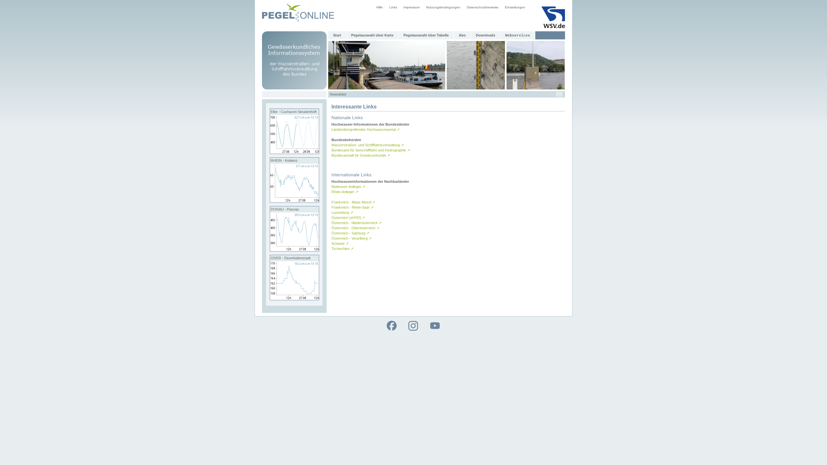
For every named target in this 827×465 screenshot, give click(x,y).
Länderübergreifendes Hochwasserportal (365, 129)
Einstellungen (515, 7)
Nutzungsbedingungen (443, 7)
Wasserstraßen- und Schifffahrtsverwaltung (367, 145)
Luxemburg (342, 212)
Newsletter (338, 94)
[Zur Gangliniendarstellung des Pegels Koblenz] (294, 201)
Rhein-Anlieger (344, 192)
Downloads (485, 35)
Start (337, 35)
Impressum (411, 7)
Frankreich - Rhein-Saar (352, 207)
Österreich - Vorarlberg (351, 238)
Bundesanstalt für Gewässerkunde (360, 155)
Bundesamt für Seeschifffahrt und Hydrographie (370, 150)
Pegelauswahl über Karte (372, 35)
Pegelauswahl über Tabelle (426, 35)
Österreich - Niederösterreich (356, 223)
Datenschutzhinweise (482, 7)
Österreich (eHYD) (348, 218)
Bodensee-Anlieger (348, 187)
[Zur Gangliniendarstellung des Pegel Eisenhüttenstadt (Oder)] (294, 299)
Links (393, 7)
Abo (462, 35)
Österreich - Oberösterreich (355, 228)
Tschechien (342, 249)
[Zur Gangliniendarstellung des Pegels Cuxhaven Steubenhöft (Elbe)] (294, 152)
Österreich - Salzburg (350, 233)
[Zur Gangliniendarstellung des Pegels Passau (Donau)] (294, 250)
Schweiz (340, 243)
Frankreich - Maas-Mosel (353, 202)
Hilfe (379, 7)
